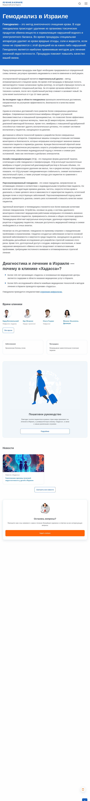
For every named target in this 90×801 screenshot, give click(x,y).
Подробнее (45, 431)
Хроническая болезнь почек (15, 348)
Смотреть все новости (45, 490)
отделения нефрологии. (51, 292)
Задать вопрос (45, 533)
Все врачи (8, 330)
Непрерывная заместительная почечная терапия (64, 349)
